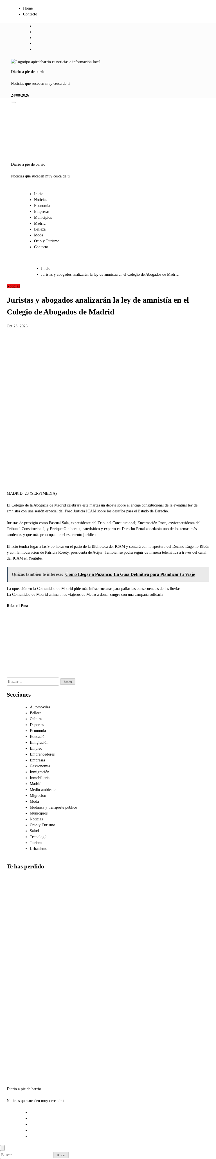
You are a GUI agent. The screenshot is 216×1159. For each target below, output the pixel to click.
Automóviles (40, 707)
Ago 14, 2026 (42, 674)
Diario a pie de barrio (28, 72)
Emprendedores (42, 754)
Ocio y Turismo (46, 241)
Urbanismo (38, 849)
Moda (38, 235)
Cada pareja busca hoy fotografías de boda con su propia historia (15, 640)
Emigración (39, 742)
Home (28, 8)
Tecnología (38, 837)
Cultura (36, 719)
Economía (42, 206)
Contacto (30, 14)
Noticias (40, 200)
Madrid (40, 223)
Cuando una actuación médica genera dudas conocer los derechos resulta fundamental (43, 645)
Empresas (41, 211)
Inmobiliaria (40, 778)
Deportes (37, 725)
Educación (38, 736)
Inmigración (39, 772)
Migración (38, 795)
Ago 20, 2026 (13, 663)
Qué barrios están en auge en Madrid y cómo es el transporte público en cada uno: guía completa (21, 1047)
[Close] (2, 1148)
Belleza (40, 229)
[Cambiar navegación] (13, 102)
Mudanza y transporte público (53, 807)
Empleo (36, 748)
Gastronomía (40, 766)
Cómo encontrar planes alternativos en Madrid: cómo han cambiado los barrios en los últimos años (21, 908)
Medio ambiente (42, 790)
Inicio (38, 194)
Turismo (36, 843)
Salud (34, 831)
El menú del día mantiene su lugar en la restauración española (72, 640)
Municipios (43, 217)
